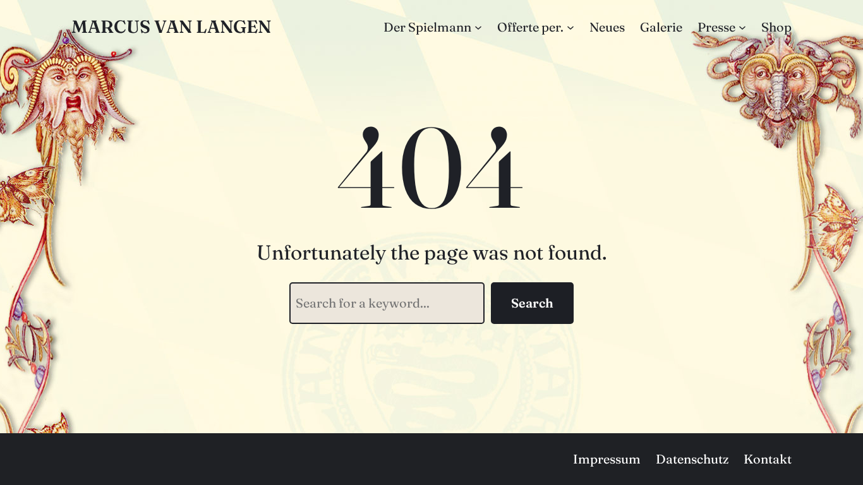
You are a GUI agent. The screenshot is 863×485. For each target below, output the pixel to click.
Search (532, 303)
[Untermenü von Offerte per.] (570, 27)
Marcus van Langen (171, 26)
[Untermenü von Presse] (742, 27)
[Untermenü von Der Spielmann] (478, 27)
